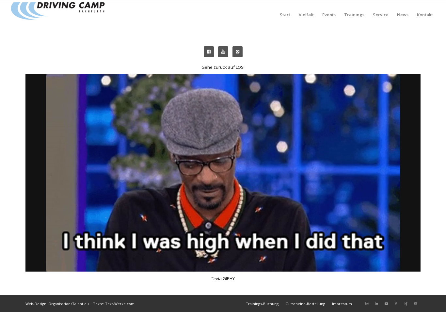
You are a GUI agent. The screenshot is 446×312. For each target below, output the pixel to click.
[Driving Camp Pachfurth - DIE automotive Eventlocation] (58, 14)
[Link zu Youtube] (386, 303)
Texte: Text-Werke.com (114, 303)
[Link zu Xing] (406, 303)
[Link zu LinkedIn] (376, 303)
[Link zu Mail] (416, 303)
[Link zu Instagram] (367, 303)
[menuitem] (285, 14)
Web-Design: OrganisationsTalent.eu (57, 303)
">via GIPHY (223, 278)
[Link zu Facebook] (396, 303)
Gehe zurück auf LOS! (223, 67)
